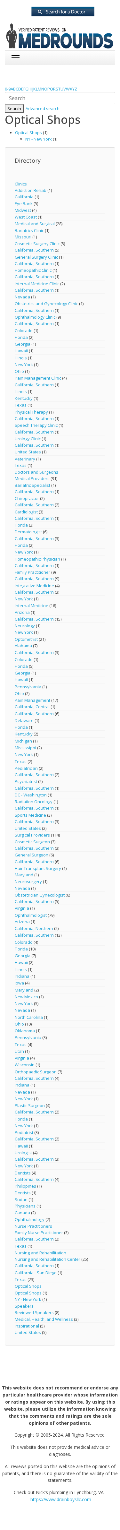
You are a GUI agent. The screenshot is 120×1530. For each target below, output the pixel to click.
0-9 (8, 89)
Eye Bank (24, 203)
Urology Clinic (28, 439)
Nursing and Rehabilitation (40, 1253)
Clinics (21, 184)
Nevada (22, 297)
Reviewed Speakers (34, 1312)
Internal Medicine (31, 605)
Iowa (19, 983)
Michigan (23, 741)
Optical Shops (28, 132)
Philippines (25, 1186)
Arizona (22, 612)
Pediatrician (26, 768)
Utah (19, 1051)
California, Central (32, 706)
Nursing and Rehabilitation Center (47, 1259)
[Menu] (16, 58)
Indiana (22, 976)
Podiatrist (24, 1132)
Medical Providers (32, 478)
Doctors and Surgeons (36, 472)
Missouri (23, 237)
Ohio (19, 371)
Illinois (21, 358)
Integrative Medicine (34, 586)
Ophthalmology (29, 1219)
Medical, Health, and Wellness (44, 1319)
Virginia (22, 908)
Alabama (23, 646)
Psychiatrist (26, 781)
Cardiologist (26, 512)
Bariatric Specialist (32, 485)
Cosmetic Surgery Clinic (37, 243)
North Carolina (29, 1017)
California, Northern (34, 928)
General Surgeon (31, 855)
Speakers (24, 1306)
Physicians (25, 1206)
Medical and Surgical (35, 224)
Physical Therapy (31, 412)
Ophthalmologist (31, 915)
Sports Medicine (30, 815)
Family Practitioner (32, 572)
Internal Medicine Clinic (37, 284)
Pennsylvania (28, 687)
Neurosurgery (28, 881)
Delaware (24, 720)
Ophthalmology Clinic (35, 317)
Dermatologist (28, 532)
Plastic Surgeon (30, 1105)
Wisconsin (25, 1065)
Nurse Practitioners (33, 1226)
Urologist (23, 1153)
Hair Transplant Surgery (38, 868)
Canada (22, 1213)
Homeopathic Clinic (33, 270)
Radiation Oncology (33, 801)
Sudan (21, 1199)
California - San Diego (36, 1273)
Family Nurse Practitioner (39, 1232)
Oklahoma (25, 1031)
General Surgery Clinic (36, 257)
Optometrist (26, 639)
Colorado (24, 330)
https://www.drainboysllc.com (60, 1499)
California (24, 197)
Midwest (23, 210)
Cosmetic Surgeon (32, 842)
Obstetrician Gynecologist (40, 895)
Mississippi (25, 748)
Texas (21, 405)
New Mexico (26, 997)
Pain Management (32, 700)
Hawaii (21, 351)
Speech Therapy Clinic (36, 425)
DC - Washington (31, 795)
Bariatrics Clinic (29, 230)
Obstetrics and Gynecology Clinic (46, 303)
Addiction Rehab (30, 190)
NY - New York (38, 139)
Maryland (24, 875)
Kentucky (24, 398)
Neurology (25, 626)
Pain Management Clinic (38, 378)
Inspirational (27, 1326)
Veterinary (25, 459)
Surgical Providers (32, 835)
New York (24, 364)
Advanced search (43, 108)
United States (28, 452)
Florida (21, 337)
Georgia (22, 344)
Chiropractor (27, 498)
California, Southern (34, 250)
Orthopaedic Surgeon (36, 1072)
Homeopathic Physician (38, 559)
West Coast (26, 217)
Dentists (23, 1173)
